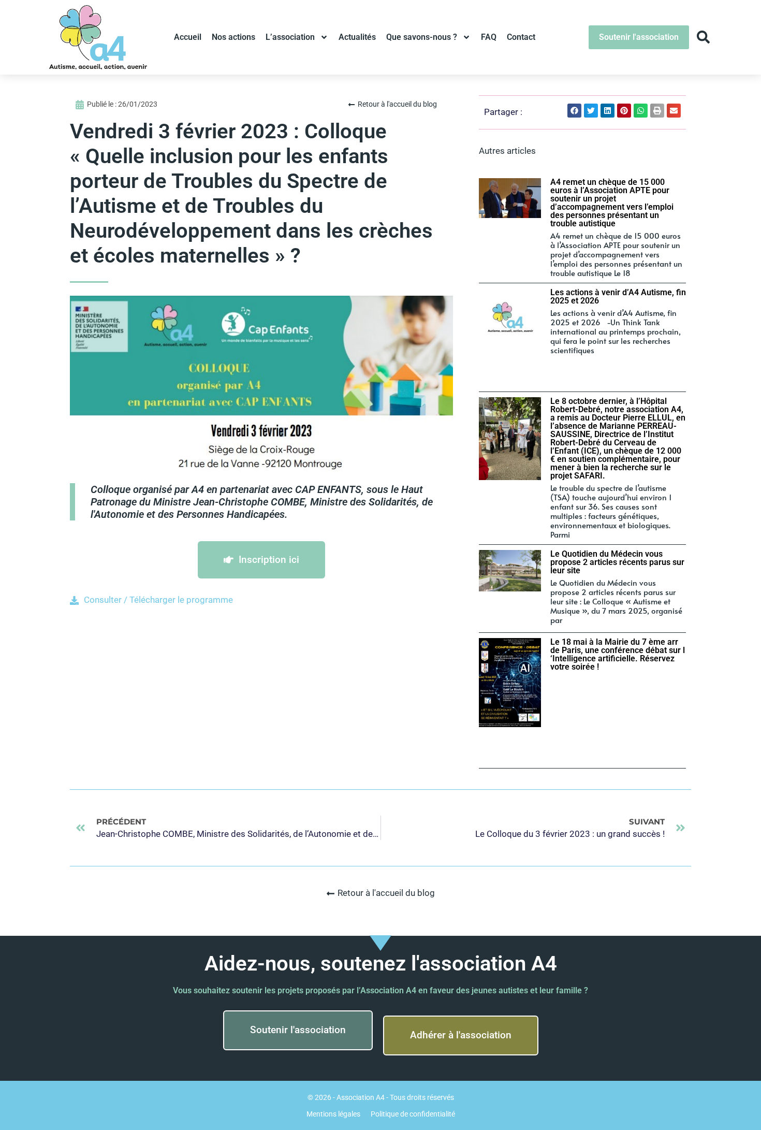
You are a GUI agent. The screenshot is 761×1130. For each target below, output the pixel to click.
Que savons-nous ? (421, 37)
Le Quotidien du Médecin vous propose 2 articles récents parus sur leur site (617, 562)
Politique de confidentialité (413, 1114)
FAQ (488, 37)
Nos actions (233, 37)
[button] (574, 111)
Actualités (357, 37)
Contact (521, 37)
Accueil (187, 37)
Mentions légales (333, 1114)
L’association (290, 37)
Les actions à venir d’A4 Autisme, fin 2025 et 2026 (618, 296)
